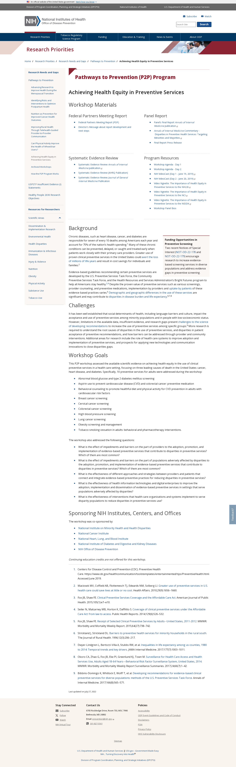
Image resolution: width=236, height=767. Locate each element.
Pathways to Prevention (102, 61)
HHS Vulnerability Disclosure (152, 733)
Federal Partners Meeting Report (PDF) (98, 122)
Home (28, 61)
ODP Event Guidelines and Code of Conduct (159, 715)
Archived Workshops (41, 166)
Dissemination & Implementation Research (41, 227)
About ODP (196, 36)
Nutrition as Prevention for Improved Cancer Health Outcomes (44, 116)
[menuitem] (40, 36)
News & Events (165, 36)
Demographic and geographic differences (134, 292)
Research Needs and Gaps (72, 61)
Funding (102, 36)
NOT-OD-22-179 (175, 256)
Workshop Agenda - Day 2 (167, 169)
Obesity (32, 276)
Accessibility (144, 710)
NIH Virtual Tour (63, 724)
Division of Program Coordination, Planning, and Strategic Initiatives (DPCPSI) (62, 6)
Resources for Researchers (44, 209)
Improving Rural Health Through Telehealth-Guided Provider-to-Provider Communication (44, 131)
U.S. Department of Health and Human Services (187, 6)
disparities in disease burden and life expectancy (138, 296)
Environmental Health (39, 236)
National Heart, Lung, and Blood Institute (103, 539)
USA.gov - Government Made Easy (142, 750)
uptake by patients (180, 288)
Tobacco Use (35, 297)
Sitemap (118, 740)
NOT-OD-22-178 (186, 252)
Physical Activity (36, 283)
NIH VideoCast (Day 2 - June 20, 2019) (173, 178)
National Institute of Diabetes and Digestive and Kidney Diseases (117, 544)
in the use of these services (175, 292)
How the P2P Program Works (45, 173)
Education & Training (133, 36)
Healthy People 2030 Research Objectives (44, 196)
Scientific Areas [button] (36, 217)
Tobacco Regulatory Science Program (71, 37)
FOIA (140, 724)
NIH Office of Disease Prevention (98, 549)
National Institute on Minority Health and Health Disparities (114, 528)
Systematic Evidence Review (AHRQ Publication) (103, 172)
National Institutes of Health (133, 6)
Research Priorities (40, 36)
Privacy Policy (144, 729)
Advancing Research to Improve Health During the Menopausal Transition (44, 90)
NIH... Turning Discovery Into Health (117, 754)
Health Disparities (37, 243)
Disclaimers (143, 719)
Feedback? (232, 514)
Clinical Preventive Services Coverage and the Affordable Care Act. (136, 597)
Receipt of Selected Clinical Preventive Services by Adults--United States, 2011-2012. (147, 621)
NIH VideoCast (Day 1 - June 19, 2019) (173, 173)
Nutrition (33, 268)
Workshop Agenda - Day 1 (167, 164)
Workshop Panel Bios (165, 208)
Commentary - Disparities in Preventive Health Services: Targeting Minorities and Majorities (180, 134)
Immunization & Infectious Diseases (42, 253)
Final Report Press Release (168, 142)
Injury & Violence (37, 261)
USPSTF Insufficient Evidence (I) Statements (44, 186)
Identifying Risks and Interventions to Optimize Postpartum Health (43, 103)
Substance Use (36, 290)
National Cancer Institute (93, 533)
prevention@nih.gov (102, 718)
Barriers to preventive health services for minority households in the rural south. (158, 633)
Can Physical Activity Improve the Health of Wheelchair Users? (45, 146)
